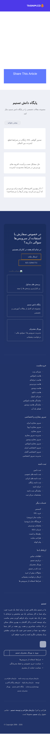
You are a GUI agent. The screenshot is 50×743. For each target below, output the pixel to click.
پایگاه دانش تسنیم (18, 687)
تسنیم (35, 714)
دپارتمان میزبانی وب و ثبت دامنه (28, 678)
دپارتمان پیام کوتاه (27, 682)
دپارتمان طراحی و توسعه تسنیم (22, 710)
